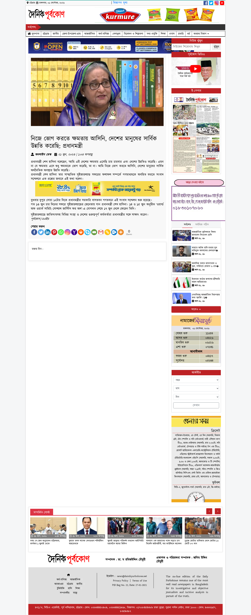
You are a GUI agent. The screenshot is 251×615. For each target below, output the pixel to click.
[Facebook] (34, 232)
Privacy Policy (120, 580)
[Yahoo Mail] (74, 232)
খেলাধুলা (116, 34)
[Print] (81, 232)
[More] (121, 232)
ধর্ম (188, 34)
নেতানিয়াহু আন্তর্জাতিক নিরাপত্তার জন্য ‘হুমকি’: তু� (206, 296)
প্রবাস (172, 34)
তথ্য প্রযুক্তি (152, 34)
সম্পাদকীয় (64, 593)
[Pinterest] (54, 232)
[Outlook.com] (114, 232)
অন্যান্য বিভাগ (200, 34)
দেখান (196, 405)
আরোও (195, 309)
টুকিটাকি (60, 588)
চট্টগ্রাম (46, 34)
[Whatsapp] (61, 232)
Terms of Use (139, 580)
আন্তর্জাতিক (89, 34)
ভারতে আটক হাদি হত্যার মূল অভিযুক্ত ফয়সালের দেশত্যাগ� (205, 249)
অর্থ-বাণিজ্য (104, 34)
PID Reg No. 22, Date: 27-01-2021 (129, 585)
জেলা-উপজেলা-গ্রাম (71, 34)
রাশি (70, 588)
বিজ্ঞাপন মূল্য (120, 3)
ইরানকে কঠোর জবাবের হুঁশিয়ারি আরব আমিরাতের (206, 280)
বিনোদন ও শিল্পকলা (133, 34)
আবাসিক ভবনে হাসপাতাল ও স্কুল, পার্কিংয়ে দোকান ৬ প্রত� (205, 265)
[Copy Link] (107, 232)
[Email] (94, 232)
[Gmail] (101, 232)
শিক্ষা (163, 34)
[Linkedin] (48, 232)
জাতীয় (56, 34)
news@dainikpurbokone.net (132, 576)
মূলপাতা (35, 34)
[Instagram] (68, 232)
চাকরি (181, 34)
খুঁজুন (216, 47)
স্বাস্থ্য (75, 593)
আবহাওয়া (58, 584)
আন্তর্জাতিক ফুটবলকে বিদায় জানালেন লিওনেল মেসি (204, 233)
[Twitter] (41, 232)
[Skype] (87, 232)
